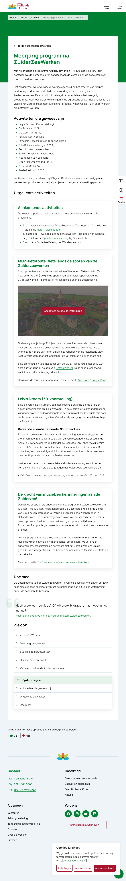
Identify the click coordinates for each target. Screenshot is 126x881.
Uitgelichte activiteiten (32, 696)
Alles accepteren (104, 868)
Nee (28, 735)
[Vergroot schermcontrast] (121, 190)
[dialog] (86, 858)
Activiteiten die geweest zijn (36, 688)
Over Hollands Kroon (77, 789)
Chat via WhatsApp (25, 789)
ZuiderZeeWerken (30, 635)
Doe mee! (25, 704)
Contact (14, 771)
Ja (15, 735)
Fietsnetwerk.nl (64, 367)
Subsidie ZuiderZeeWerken (35, 651)
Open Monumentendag (55, 238)
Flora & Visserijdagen (49, 229)
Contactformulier (23, 778)
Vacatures (13, 812)
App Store (83, 380)
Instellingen (64, 868)
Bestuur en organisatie (78, 783)
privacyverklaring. (73, 860)
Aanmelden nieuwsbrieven (84, 824)
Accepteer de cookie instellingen (63, 310)
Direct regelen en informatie (81, 778)
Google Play (98, 380)
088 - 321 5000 (23, 784)
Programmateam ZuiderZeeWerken (70, 615)
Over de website (17, 834)
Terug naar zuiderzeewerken (34, 45)
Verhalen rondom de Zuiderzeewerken (42, 668)
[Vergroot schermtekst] (121, 180)
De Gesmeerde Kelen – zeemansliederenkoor (63, 562)
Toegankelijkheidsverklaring (24, 823)
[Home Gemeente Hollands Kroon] (18, 6)
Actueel (69, 794)
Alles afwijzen (83, 868)
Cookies (12, 829)
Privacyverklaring (18, 818)
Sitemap (12, 840)
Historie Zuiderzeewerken (34, 660)
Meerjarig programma (32, 643)
